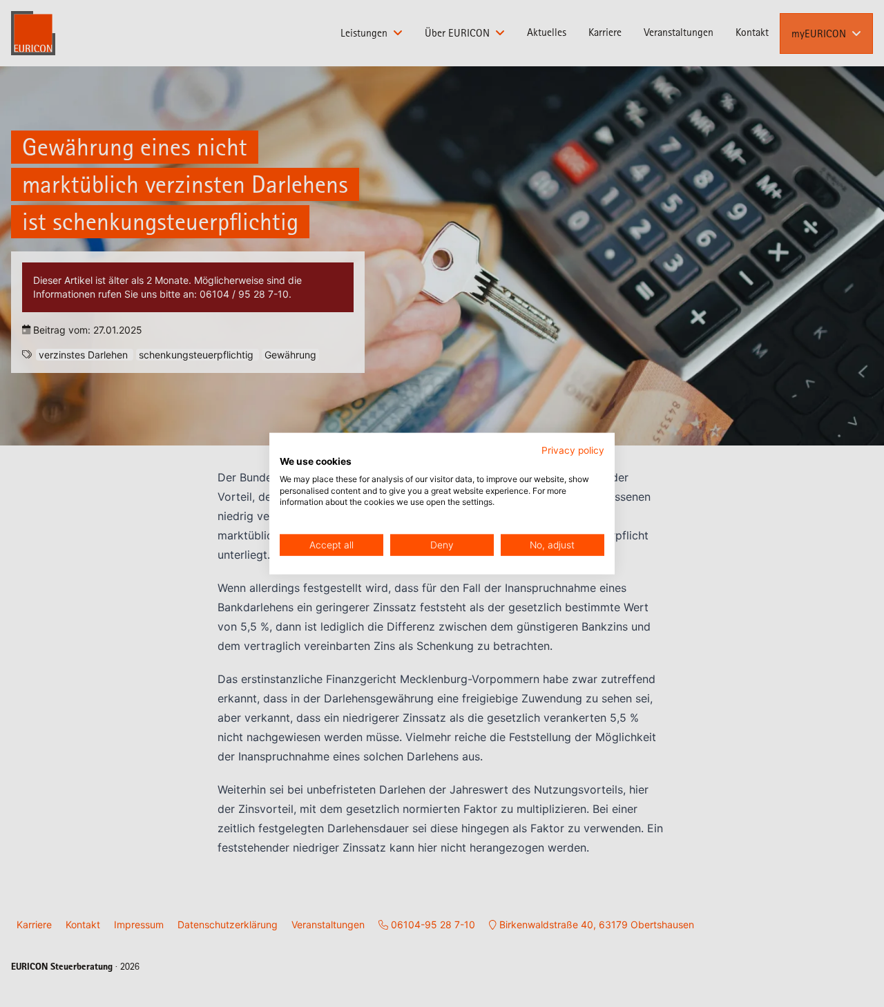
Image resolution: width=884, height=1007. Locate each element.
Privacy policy (572, 450)
